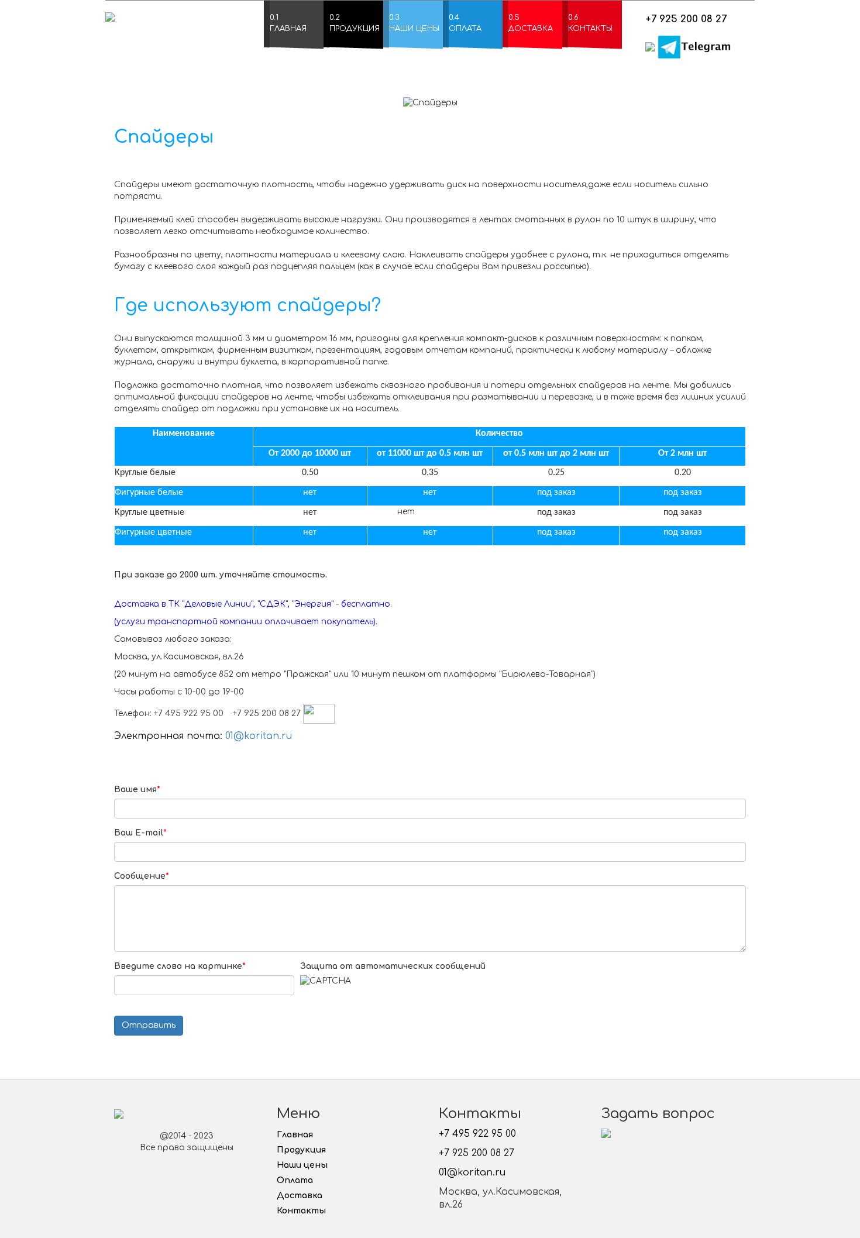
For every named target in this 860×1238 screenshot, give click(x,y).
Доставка (299, 1195)
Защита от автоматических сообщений (393, 966)
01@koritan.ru (258, 736)
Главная (295, 1134)
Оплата (295, 1180)
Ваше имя (137, 789)
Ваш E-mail (140, 832)
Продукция (301, 1150)
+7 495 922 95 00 (477, 1134)
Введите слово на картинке (180, 966)
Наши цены (302, 1165)
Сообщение (141, 876)
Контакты (301, 1210)
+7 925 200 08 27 (686, 19)
